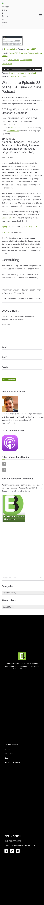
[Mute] (33, 69)
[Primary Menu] (40, 14)
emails (16, 60)
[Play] (4, 69)
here (16, 423)
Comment (6, 325)
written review (13, 131)
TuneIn (13, 76)
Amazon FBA (13, 53)
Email (4, 357)
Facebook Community (19, 488)
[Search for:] (23, 577)
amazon (10, 60)
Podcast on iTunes (18, 127)
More (25, 76)
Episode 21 (6, 218)
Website (5, 367)
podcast (23, 60)
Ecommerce (23, 53)
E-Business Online (10, 49)
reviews (29, 60)
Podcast (31, 53)
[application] (22, 69)
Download (31, 73)
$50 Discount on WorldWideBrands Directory (22, 298)
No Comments (7, 64)
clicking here (31, 226)
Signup (4, 226)
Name (4, 347)
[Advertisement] (22, 548)
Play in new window (17, 73)
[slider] (38, 69)
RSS (19, 76)
